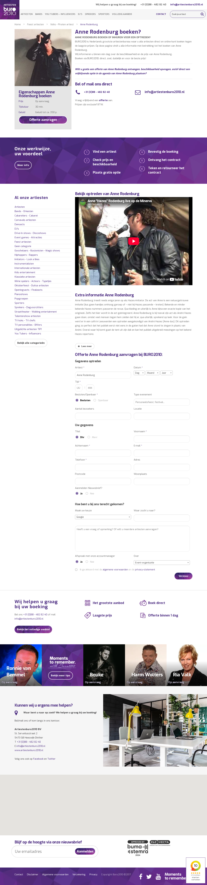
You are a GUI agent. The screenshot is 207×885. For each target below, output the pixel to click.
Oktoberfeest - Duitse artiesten (32, 285)
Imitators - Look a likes (27, 259)
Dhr (82, 437)
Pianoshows (21, 294)
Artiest (79, 367)
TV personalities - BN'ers (28, 324)
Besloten (85, 400)
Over (136, 556)
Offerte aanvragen (43, 120)
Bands (38, 14)
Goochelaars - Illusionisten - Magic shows (37, 250)
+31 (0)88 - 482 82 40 (153, 4)
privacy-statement (145, 569)
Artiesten (27, 14)
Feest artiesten (35, 24)
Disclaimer (32, 874)
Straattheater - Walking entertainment (36, 311)
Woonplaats (140, 474)
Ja (81, 493)
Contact (161, 14)
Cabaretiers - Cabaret (26, 215)
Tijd (78, 381)
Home (18, 24)
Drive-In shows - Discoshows (30, 233)
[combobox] (139, 373)
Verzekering (79, 874)
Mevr (95, 437)
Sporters (103, 14)
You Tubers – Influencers (60, 14)
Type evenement (143, 394)
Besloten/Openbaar (86, 394)
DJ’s (80, 14)
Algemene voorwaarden (55, 874)
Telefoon (81, 459)
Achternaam (82, 445)
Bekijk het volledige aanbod (33, 629)
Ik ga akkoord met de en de (117, 569)
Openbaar (103, 400)
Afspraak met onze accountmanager (95, 556)
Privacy (93, 874)
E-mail (138, 445)
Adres (137, 459)
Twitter (51, 758)
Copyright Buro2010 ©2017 (116, 874)
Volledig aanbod (122, 14)
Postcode (80, 474)
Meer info (23, 165)
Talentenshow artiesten (28, 316)
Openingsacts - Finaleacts (29, 289)
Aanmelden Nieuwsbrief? (88, 488)
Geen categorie (23, 246)
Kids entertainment (25, 272)
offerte (103, 100)
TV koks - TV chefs (25, 320)
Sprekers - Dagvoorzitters (29, 307)
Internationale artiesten (27, 268)
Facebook (38, 758)
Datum (138, 367)
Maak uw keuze (83, 510)
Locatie (138, 408)
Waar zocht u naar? (144, 510)
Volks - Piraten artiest (62, 24)
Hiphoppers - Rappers (26, 255)
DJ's (17, 228)
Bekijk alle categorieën (31, 343)
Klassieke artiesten (25, 276)
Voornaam (140, 431)
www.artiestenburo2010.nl (29, 750)
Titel (77, 431)
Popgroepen (21, 298)
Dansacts (20, 224)
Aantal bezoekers (84, 408)
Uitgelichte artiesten (28, 329)
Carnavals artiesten (25, 220)
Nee (92, 493)
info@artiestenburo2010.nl (186, 4)
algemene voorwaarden (115, 569)
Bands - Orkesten (24, 211)
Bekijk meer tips (60, 675)
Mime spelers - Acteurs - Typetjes (33, 281)
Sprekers (90, 14)
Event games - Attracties (28, 237)
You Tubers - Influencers (28, 333)
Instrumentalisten (24, 263)
